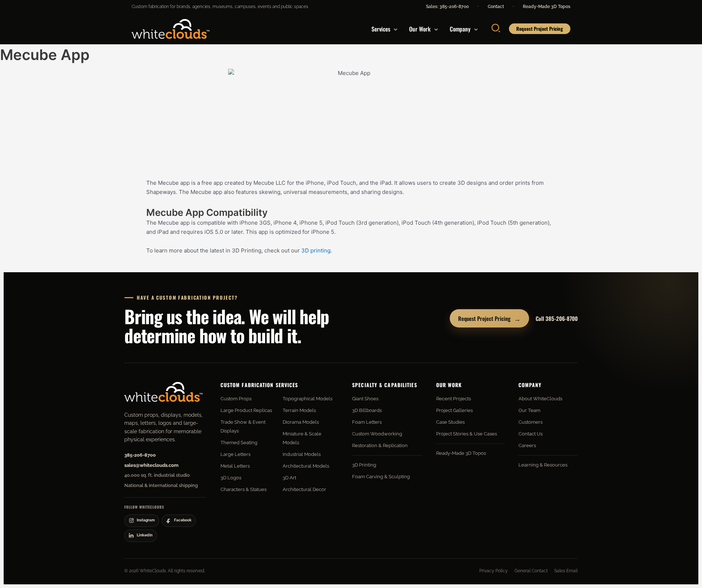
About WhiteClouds (540, 398)
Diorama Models (301, 422)
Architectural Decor (304, 489)
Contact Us (530, 434)
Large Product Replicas (246, 410)
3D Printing (364, 465)
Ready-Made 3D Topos (546, 6)
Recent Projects (453, 398)
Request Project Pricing (489, 318)
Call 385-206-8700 (557, 318)
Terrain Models (299, 410)
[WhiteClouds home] (163, 392)
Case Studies (450, 422)
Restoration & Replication (380, 445)
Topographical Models (307, 398)
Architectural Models (306, 466)
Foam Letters (367, 422)
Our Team (529, 410)
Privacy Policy (493, 570)
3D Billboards (367, 410)
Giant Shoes (365, 398)
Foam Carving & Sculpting (381, 476)
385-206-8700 (140, 455)
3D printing (316, 250)
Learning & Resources (542, 465)
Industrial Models (302, 454)
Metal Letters (235, 466)
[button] (393, 29)
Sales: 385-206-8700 (447, 6)
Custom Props (236, 398)
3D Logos (230, 477)
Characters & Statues (243, 489)
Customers (530, 422)
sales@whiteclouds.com (151, 465)
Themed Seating (238, 442)
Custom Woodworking (377, 434)
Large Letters (235, 454)
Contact (496, 6)
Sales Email (566, 570)
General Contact (531, 570)
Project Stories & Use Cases (466, 434)
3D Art (289, 477)
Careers (527, 445)
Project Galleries (454, 410)
